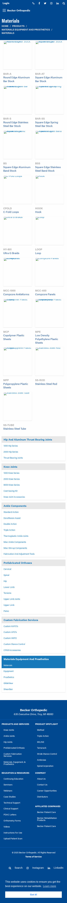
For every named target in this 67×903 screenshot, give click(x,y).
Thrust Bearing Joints (13, 457)
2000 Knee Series (12, 478)
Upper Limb (9, 605)
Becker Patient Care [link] (46, 812)
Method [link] (40, 729)
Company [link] (40, 772)
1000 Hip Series (11, 445)
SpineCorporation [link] (45, 765)
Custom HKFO (10, 638)
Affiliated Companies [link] (47, 806)
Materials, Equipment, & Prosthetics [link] (15, 763)
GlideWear (8, 683)
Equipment (8, 671)
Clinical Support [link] (11, 808)
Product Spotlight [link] (46, 724)
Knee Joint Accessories (14, 496)
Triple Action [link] (43, 735)
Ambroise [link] (41, 759)
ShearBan (8, 689)
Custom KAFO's (11, 626)
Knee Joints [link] (9, 729)
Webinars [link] (8, 790)
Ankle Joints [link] (9, 735)
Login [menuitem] (6, 3)
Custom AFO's (10, 632)
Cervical (7, 569)
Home (5, 26)
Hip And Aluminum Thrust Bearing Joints (28, 439)
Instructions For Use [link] (13, 832)
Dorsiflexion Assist (12, 518)
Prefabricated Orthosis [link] (14, 747)
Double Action (10, 523)
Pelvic (6, 611)
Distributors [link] (42, 796)
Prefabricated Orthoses (18, 563)
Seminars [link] (8, 784)
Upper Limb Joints (12, 598)
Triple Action (9, 529)
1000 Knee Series (11, 472)
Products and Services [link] (15, 724)
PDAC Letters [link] (10, 814)
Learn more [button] (49, 886)
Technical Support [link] (12, 802)
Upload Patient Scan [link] (13, 838)
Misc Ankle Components (15, 541)
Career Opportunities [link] (47, 790)
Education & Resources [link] (15, 772)
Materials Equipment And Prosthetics (26, 29)
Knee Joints (10, 467)
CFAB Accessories (12, 650)
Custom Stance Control (14, 644)
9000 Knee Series (12, 484)
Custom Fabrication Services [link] (13, 754)
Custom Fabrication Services (21, 620)
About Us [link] (41, 778)
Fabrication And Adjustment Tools (19, 553)
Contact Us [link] (42, 784)
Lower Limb (9, 587)
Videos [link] (7, 826)
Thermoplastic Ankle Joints (16, 535)
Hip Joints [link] (8, 741)
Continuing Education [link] (13, 778)
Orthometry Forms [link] (12, 820)
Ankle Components (15, 506)
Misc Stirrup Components (15, 548)
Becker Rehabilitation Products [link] (47, 819)
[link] (34, 3)
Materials (8, 33)
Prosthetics (9, 677)
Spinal (6, 575)
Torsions (7, 592)
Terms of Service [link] (33, 856)
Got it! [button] (33, 894)
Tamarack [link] (41, 747)
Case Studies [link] (10, 796)
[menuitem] (34, 3)
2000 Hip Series (11, 451)
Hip (5, 581)
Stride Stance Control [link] (47, 753)
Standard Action (11, 512)
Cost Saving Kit (10, 490)
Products (18, 26)
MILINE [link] (40, 741)
